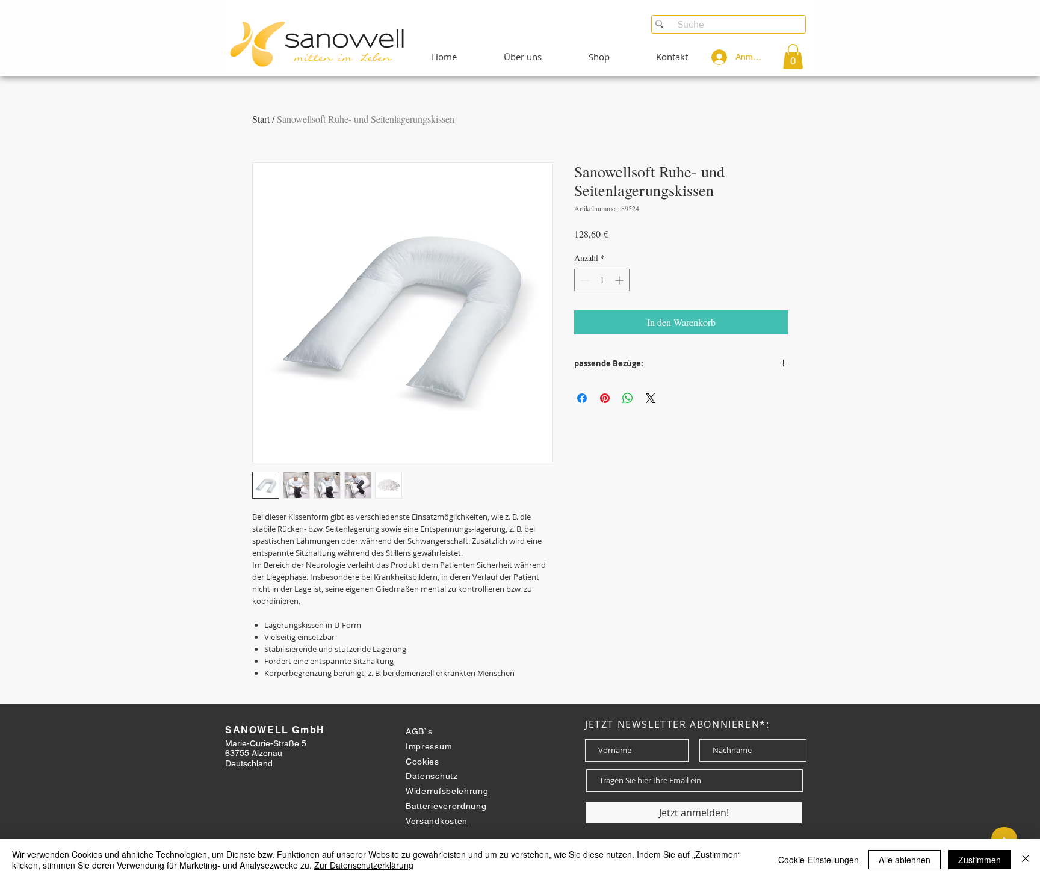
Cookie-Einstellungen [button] (818, 860)
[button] (792, 56)
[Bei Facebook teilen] (582, 398)
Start (261, 118)
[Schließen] (1025, 859)
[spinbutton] (602, 280)
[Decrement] (583, 280)
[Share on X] (650, 398)
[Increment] (620, 280)
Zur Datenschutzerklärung (363, 865)
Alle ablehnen (904, 860)
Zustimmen (979, 860)
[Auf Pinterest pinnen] (605, 398)
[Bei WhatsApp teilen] (628, 398)
